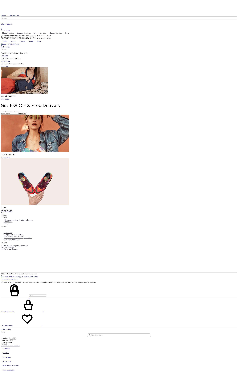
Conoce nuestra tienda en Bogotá (18, 220)
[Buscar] (23, 295)
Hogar (31, 41)
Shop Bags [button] (5, 99)
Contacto (8, 233)
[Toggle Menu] (1, 275)
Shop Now (4, 66)
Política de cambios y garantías (18, 238)
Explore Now (5, 61)
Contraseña (5, 340)
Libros (22, 41)
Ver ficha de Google (9, 249)
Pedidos (6, 353)
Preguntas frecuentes (13, 234)
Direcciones (7, 361)
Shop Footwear (6, 211)
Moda (5, 41)
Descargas (7, 357)
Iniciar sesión (6, 24)
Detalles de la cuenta (11, 365)
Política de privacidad (13, 236)
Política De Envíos (12, 239)
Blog (39, 41)
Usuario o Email (7, 338)
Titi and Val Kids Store (9, 279)
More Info (4, 56)
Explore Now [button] (5, 157)
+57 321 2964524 (7, 247)
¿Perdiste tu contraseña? (10, 346)
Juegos (13, 41)
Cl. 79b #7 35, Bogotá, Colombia (14, 246)
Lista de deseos (9, 370)
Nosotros (8, 222)
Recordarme (7, 342)
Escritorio (6, 348)
